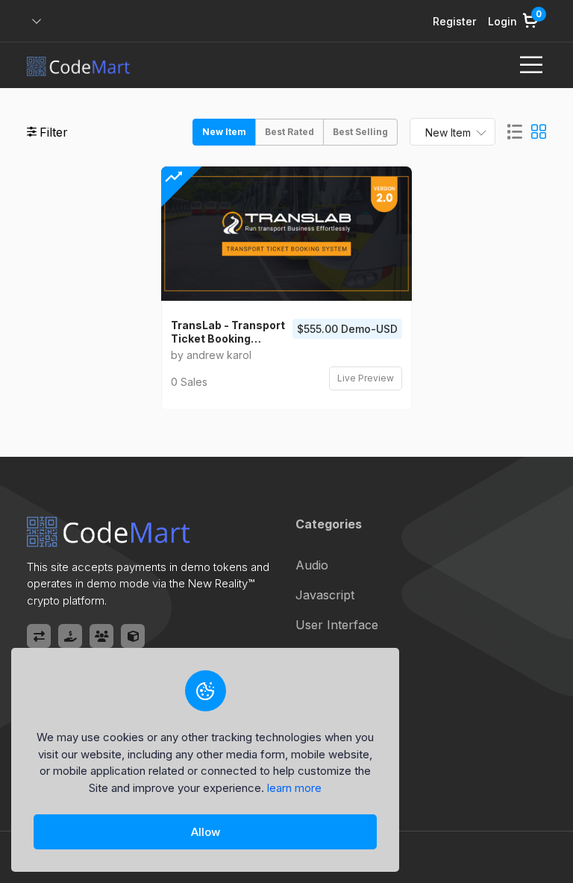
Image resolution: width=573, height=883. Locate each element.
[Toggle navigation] (531, 65)
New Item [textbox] (448, 132)
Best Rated (289, 131)
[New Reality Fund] (70, 636)
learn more (294, 788)
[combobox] (452, 132)
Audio (311, 565)
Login (502, 21)
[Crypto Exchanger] (39, 636)
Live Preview (365, 378)
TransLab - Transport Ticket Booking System (228, 332)
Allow (205, 832)
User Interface (336, 624)
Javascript (324, 594)
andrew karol (219, 355)
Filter (54, 132)
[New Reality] (133, 636)
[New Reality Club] (101, 636)
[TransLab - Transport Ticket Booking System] (286, 233)
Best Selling (360, 131)
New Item (224, 131)
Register (454, 21)
